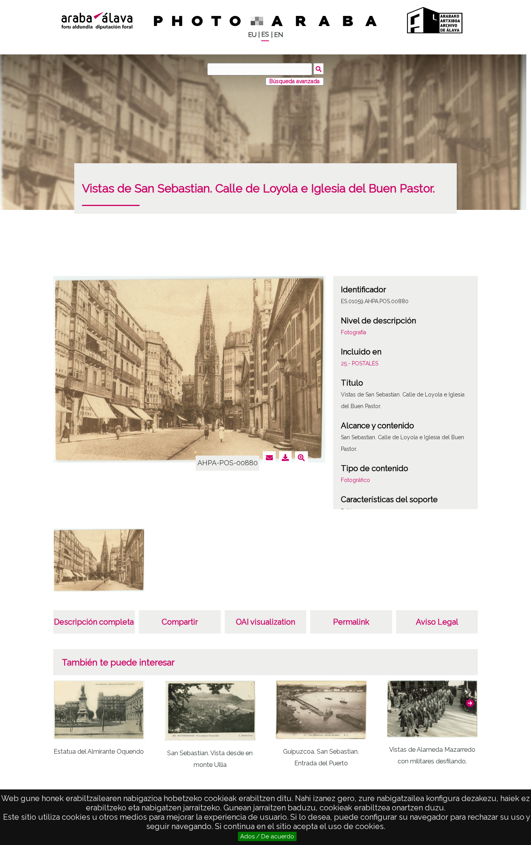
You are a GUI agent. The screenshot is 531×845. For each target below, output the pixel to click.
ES (265, 34)
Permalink (351, 622)
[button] (470, 703)
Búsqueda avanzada (294, 81)
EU (252, 34)
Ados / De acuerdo (267, 836)
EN (278, 34)
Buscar (318, 69)
